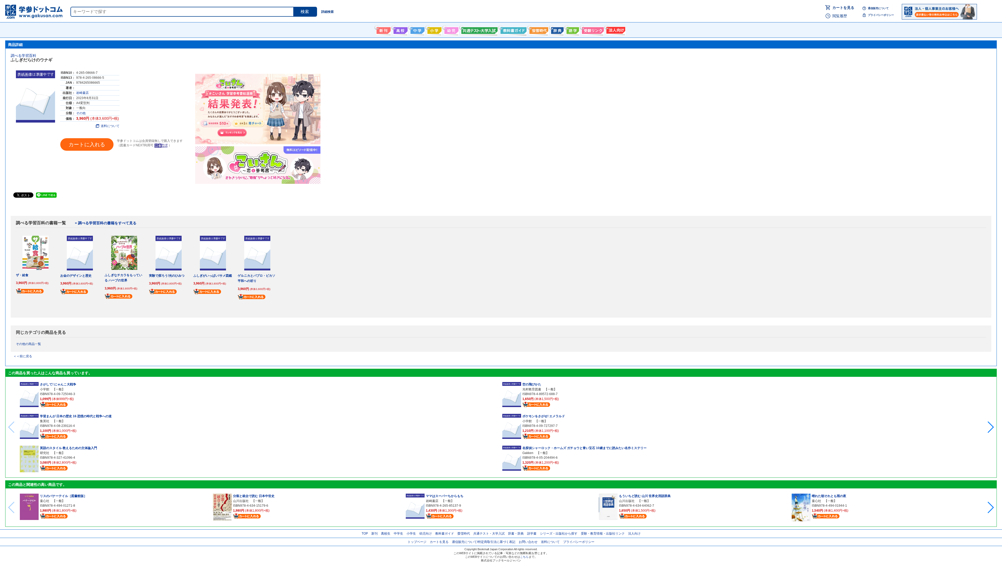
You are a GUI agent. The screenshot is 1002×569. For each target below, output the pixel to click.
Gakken (527, 453)
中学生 (398, 533)
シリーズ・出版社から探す (558, 533)
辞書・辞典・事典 (556, 29)
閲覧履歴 (839, 16)
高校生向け (399, 29)
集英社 (44, 421)
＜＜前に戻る (22, 356)
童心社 (44, 501)
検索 (305, 11)
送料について (110, 126)
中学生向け (416, 29)
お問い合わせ (528, 542)
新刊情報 (382, 29)
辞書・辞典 (516, 533)
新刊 (374, 533)
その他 (81, 113)
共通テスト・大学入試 (478, 29)
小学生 (411, 533)
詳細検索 (327, 12)
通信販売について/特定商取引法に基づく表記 (483, 542)
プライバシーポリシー (881, 15)
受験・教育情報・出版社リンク (603, 533)
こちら (524, 556)
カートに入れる (87, 144)
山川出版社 (241, 501)
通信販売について (878, 8)
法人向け (615, 29)
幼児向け (450, 29)
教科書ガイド (512, 29)
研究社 (44, 453)
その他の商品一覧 (28, 344)
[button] (990, 427)
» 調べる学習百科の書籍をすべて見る (105, 223)
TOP (365, 533)
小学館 (44, 389)
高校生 (385, 533)
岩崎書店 (82, 93)
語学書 (572, 29)
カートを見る (843, 7)
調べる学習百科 (23, 55)
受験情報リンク (592, 29)
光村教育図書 (531, 389)
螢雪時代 (538, 29)
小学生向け (433, 29)
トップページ (417, 542)
